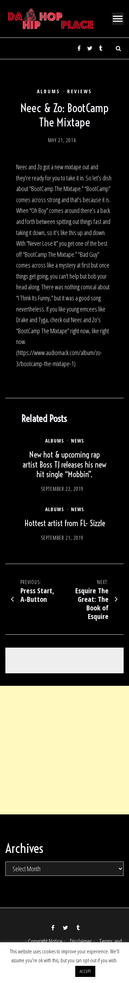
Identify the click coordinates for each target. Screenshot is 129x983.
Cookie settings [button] (52, 970)
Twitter (89, 48)
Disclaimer (81, 941)
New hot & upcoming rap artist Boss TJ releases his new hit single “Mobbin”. (64, 464)
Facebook (78, 48)
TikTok (100, 48)
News (77, 440)
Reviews (79, 91)
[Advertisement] (64, 750)
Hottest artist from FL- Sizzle (64, 523)
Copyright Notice (45, 941)
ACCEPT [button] (85, 971)
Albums (48, 91)
